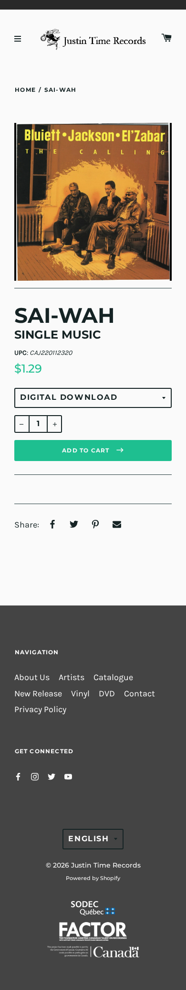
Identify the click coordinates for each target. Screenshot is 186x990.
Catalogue (113, 677)
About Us (32, 677)
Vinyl (80, 694)
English (88, 838)
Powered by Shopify (93, 878)
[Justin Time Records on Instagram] (35, 776)
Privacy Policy (40, 709)
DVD (107, 694)
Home (25, 89)
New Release (38, 694)
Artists (71, 677)
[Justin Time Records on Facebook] (18, 776)
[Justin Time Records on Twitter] (51, 776)
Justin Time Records (106, 865)
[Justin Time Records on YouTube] (68, 776)
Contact (139, 694)
